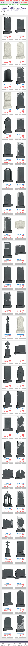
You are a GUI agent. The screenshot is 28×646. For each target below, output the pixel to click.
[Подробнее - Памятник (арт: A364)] (20, 403)
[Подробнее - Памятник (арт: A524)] (20, 452)
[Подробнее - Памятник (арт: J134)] (20, 228)
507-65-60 (20, 2)
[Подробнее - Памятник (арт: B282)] (20, 253)
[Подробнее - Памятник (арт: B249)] (20, 577)
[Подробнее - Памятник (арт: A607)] (8, 303)
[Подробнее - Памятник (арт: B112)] (20, 353)
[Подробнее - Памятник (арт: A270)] (8, 378)
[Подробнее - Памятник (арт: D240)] (20, 128)
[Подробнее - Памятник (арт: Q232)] (8, 79)
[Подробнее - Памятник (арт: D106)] (20, 29)
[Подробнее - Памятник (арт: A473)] (20, 527)
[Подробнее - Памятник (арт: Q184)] (20, 477)
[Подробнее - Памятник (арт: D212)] (8, 427)
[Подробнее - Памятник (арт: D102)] (8, 602)
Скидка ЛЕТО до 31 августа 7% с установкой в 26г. (14, 0)
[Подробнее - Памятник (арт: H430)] (8, 104)
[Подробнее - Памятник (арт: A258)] (8, 403)
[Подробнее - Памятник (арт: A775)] (20, 303)
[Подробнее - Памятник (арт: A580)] (20, 627)
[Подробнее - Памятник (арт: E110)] (8, 353)
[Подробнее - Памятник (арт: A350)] (20, 378)
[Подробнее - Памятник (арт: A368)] (8, 29)
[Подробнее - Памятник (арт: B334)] (8, 527)
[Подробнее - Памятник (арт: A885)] (20, 278)
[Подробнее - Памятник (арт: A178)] (8, 128)
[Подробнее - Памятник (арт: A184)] (20, 552)
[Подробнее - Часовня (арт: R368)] (8, 502)
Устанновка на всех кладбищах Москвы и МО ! (14, 4)
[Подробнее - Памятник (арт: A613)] (8, 228)
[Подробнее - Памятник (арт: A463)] (20, 203)
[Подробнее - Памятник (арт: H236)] (20, 328)
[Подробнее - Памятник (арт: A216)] (8, 278)
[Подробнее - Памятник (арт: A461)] (8, 452)
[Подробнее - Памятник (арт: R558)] (8, 178)
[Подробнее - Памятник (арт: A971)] (20, 104)
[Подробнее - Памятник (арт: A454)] (20, 602)
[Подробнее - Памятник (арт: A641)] (20, 153)
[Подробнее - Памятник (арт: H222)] (8, 54)
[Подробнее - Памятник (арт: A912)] (20, 502)
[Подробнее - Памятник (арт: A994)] (8, 253)
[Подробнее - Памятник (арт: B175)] (8, 577)
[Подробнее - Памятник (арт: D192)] (8, 203)
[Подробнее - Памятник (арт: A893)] (20, 79)
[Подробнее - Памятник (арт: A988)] (20, 427)
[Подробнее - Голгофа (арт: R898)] (8, 328)
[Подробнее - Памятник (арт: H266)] (20, 54)
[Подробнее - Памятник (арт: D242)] (8, 627)
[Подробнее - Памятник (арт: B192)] (8, 477)
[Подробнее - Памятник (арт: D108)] (8, 153)
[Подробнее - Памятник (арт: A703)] (20, 178)
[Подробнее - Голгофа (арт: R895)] (8, 552)
